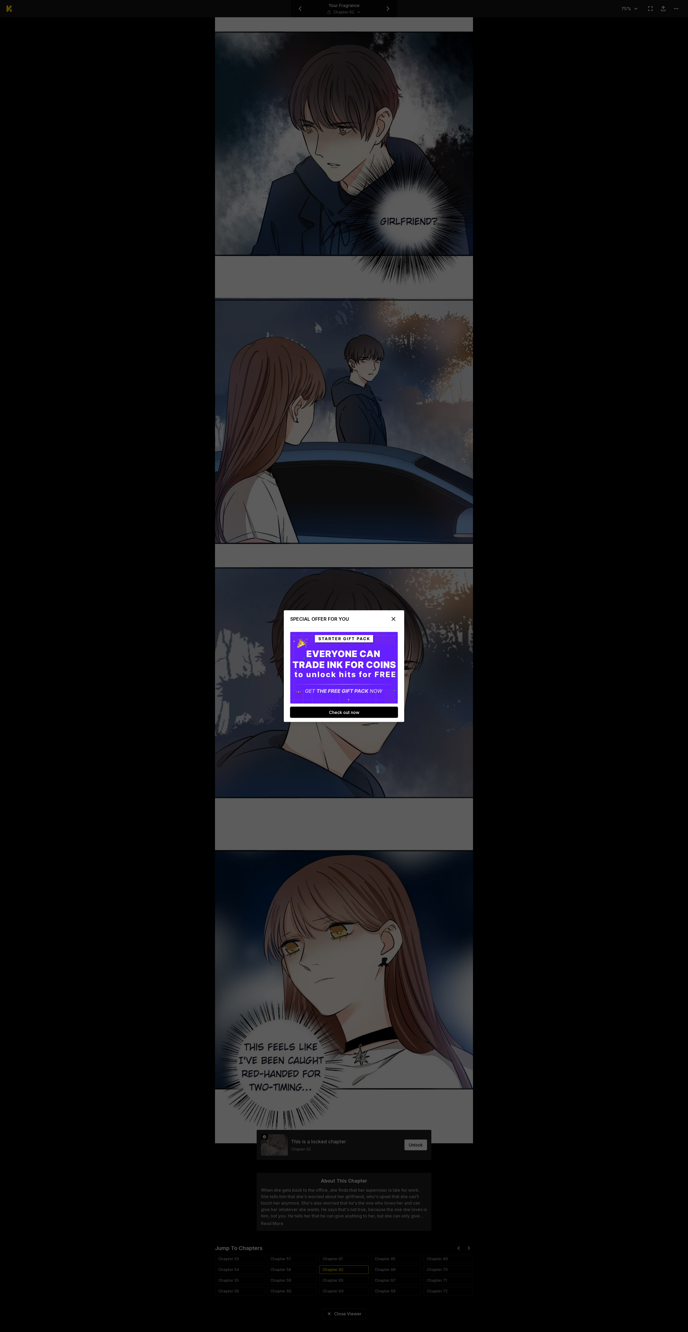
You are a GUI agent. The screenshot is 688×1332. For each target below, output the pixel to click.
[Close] (393, 619)
